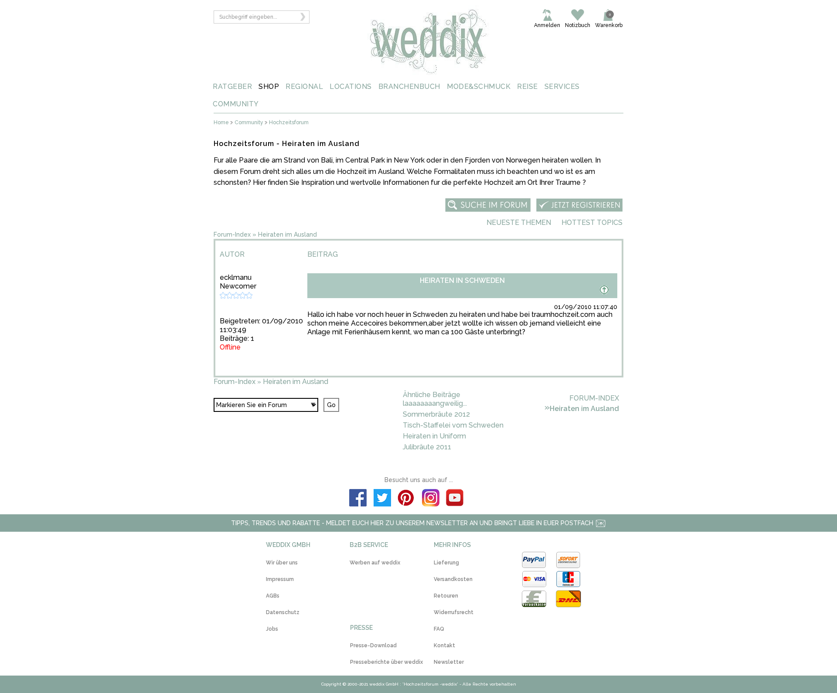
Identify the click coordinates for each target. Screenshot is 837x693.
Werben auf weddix (375, 563)
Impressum (280, 579)
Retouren (446, 596)
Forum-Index (232, 234)
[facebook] (358, 499)
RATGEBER (232, 86)
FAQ (439, 629)
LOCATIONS (351, 86)
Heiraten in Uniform (434, 436)
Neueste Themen (519, 222)
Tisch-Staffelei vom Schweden (453, 425)
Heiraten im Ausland (287, 234)
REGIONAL (304, 86)
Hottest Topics (592, 222)
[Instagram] (430, 499)
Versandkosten (453, 579)
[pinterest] (406, 499)
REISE (527, 86)
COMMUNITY (236, 104)
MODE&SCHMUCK (478, 86)
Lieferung (446, 563)
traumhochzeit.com (563, 314)
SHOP (269, 86)
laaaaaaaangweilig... (435, 403)
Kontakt (444, 645)
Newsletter (449, 662)
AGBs (272, 596)
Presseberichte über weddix (386, 662)
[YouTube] (455, 499)
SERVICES (562, 86)
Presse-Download (373, 645)
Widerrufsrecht (453, 612)
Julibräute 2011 (427, 447)
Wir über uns (282, 563)
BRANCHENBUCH (409, 86)
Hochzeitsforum (289, 123)
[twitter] (382, 499)
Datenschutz (282, 612)
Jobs (272, 629)
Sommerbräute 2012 (436, 414)
